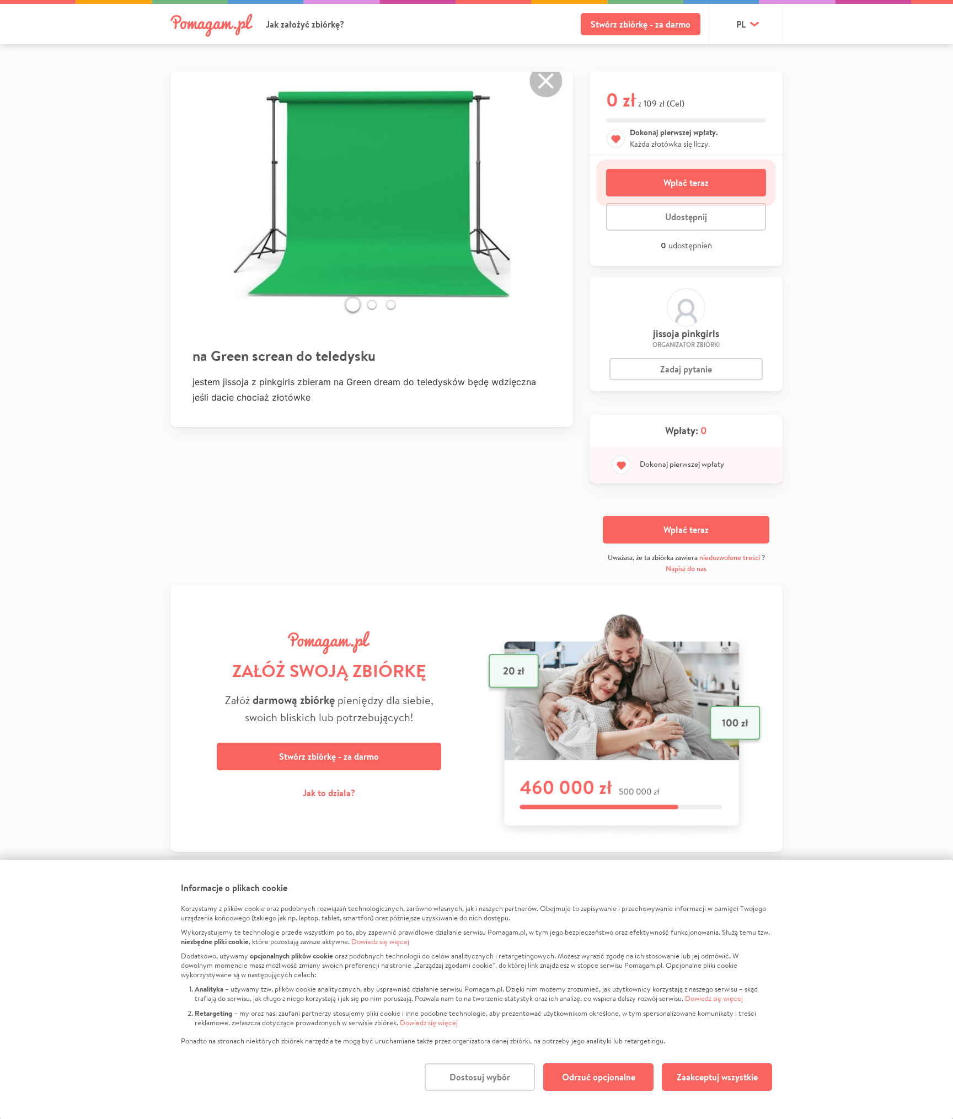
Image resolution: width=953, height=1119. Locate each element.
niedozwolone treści (729, 557)
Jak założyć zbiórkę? (305, 24)
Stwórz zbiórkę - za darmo (640, 24)
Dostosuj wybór (479, 1077)
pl (741, 24)
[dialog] (476, 989)
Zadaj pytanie (686, 369)
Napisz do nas (686, 568)
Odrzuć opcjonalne (598, 1077)
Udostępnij (686, 217)
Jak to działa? (329, 793)
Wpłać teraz (686, 183)
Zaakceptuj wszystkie (717, 1077)
